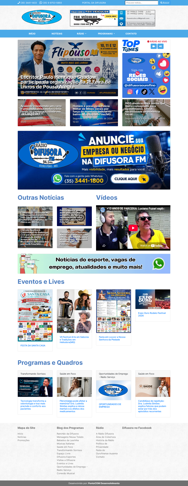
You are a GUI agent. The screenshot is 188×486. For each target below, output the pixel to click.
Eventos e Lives (65, 463)
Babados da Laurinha (68, 440)
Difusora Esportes (66, 456)
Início (32, 33)
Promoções (23, 440)
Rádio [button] (81, 33)
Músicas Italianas (65, 443)
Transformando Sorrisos (69, 450)
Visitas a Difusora (66, 460)
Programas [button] (105, 33)
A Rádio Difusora (105, 433)
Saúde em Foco (65, 446)
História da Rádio (105, 440)
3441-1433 (29, 2)
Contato (131, 33)
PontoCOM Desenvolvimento (104, 483)
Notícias (57, 33)
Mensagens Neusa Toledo (70, 437)
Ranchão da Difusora (68, 433)
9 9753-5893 (52, 2)
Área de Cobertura (106, 437)
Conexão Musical (66, 473)
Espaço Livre (63, 453)
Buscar (165, 3)
